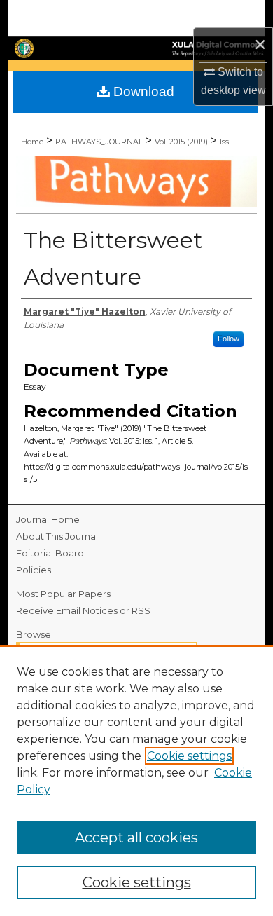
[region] (136, 780)
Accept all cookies (136, 837)
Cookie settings (189, 756)
